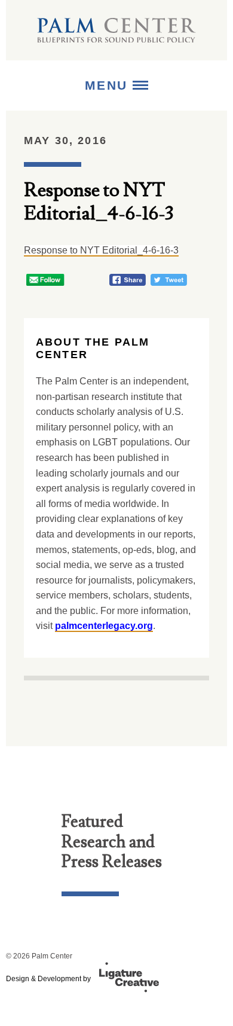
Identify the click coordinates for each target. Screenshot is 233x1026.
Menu (109, 85)
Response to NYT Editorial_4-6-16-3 (101, 250)
